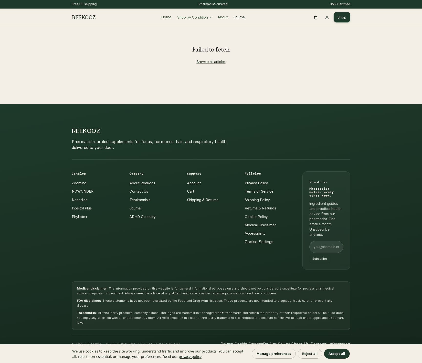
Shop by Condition (192, 17)
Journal (239, 17)
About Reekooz (142, 183)
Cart (190, 191)
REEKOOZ (83, 17)
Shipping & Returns (203, 200)
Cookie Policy (256, 217)
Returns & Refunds (260, 208)
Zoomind (79, 183)
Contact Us (138, 191)
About (223, 17)
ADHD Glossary (142, 217)
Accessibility (255, 233)
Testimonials (139, 200)
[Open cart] (315, 17)
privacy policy (190, 356)
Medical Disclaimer (260, 225)
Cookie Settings (259, 241)
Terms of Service (259, 191)
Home (166, 17)
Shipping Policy (257, 200)
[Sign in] (327, 17)
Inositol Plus (82, 208)
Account (194, 183)
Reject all (309, 353)
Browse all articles (211, 62)
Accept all (336, 353)
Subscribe (319, 258)
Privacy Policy (256, 183)
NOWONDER (83, 191)
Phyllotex (79, 217)
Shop (342, 17)
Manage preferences (273, 353)
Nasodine (80, 200)
